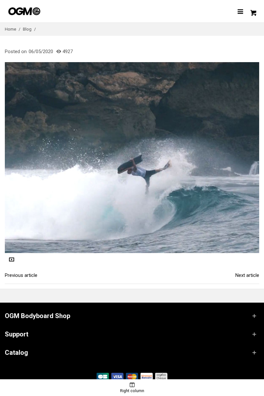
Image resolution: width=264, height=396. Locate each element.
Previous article (21, 275)
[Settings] (240, 11)
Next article (247, 275)
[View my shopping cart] (252, 11)
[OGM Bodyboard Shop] (37, 11)
